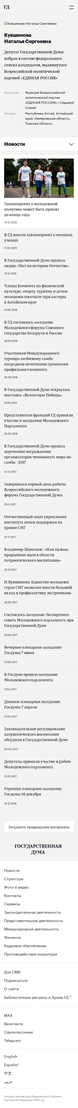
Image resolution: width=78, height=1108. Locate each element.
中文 (8, 1072)
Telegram (12, 1040)
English (10, 1056)
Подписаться (15, 980)
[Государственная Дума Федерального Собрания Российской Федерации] (6, 7)
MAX (8, 1015)
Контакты (12, 895)
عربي (8, 1081)
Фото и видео (16, 886)
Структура (13, 878)
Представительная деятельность (33, 920)
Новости (14, 144)
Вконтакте (13, 1023)
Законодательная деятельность (32, 912)
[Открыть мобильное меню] (71, 7)
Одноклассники (18, 1031)
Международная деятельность (31, 928)
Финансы (12, 937)
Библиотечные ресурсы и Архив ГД (36, 997)
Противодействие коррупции (30, 953)
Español (11, 1064)
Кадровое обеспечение (25, 945)
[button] (39, 826)
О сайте (11, 988)
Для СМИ (12, 971)
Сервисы (12, 903)
